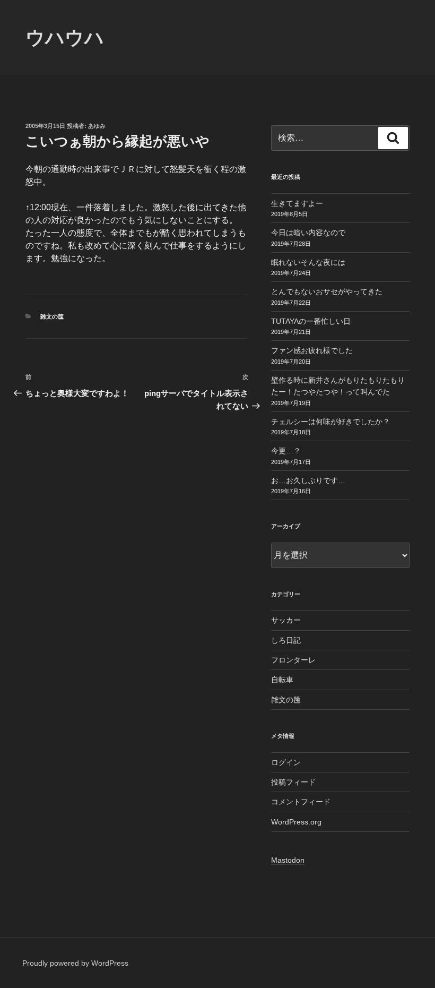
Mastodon (287, 860)
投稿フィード (293, 782)
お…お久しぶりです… (308, 480)
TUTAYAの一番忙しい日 (311, 321)
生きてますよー (297, 203)
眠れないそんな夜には (308, 262)
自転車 (282, 679)
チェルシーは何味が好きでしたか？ (330, 421)
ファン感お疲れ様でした (312, 350)
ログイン (286, 762)
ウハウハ (64, 37)
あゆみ (97, 126)
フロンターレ (293, 660)
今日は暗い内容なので (308, 232)
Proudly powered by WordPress (75, 963)
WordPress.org (296, 822)
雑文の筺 (52, 316)
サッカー (286, 620)
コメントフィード (300, 801)
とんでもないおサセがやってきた (326, 291)
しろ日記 (286, 640)
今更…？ (286, 450)
